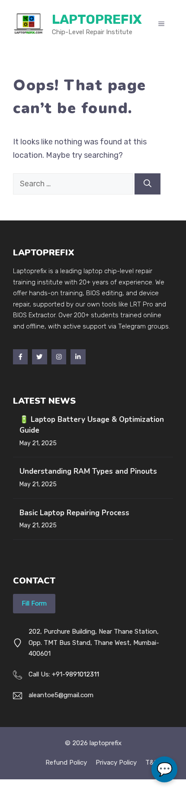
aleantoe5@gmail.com (61, 695)
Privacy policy (116, 762)
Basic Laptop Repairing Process (74, 513)
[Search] (147, 184)
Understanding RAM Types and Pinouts (88, 471)
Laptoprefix (97, 19)
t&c (151, 762)
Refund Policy (66, 762)
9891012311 (82, 674)
